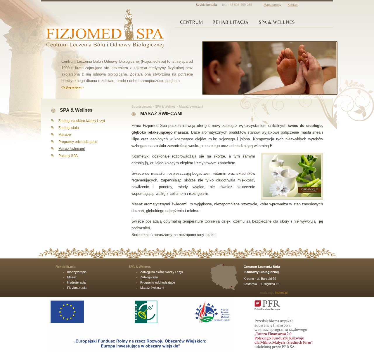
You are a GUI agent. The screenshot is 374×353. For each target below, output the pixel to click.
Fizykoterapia (76, 287)
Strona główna (141, 106)
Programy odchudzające (77, 142)
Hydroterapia (76, 282)
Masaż (72, 277)
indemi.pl (281, 292)
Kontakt (293, 4)
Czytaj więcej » (72, 87)
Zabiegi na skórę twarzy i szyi (81, 121)
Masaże (64, 135)
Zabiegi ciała (68, 128)
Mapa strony (272, 4)
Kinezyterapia (76, 272)
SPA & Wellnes (165, 106)
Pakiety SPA (68, 156)
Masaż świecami (71, 149)
